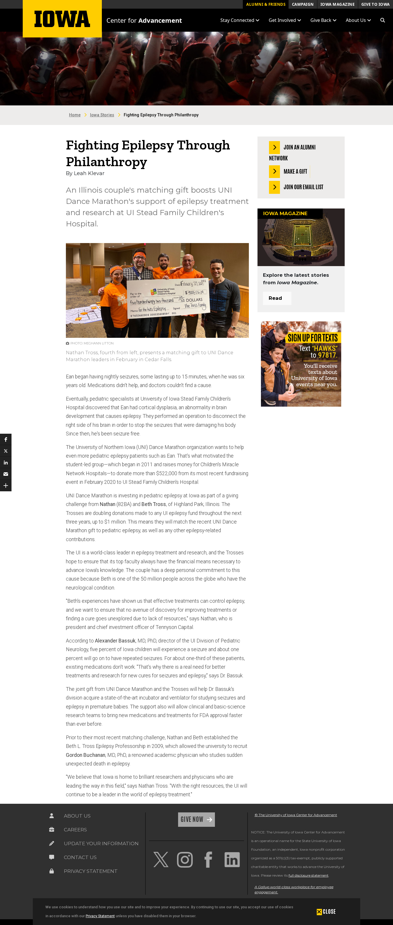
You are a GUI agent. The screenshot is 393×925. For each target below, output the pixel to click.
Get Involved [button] (283, 20)
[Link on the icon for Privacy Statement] (51, 871)
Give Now (193, 819)
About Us (77, 816)
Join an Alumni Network (292, 152)
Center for (144, 20)
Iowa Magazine (337, 4)
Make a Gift (295, 171)
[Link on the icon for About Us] (51, 816)
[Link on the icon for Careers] (51, 830)
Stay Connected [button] (237, 20)
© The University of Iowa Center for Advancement (296, 815)
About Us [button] (356, 20)
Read (275, 298)
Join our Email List (303, 187)
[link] (160, 859)
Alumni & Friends (265, 4)
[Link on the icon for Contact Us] (51, 857)
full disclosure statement (309, 875)
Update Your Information (101, 843)
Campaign (303, 4)
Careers (75, 830)
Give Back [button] (321, 20)
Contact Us (80, 857)
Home (75, 115)
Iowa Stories (102, 115)
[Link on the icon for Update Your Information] (51, 843)
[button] (383, 20)
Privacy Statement (100, 916)
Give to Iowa (375, 4)
